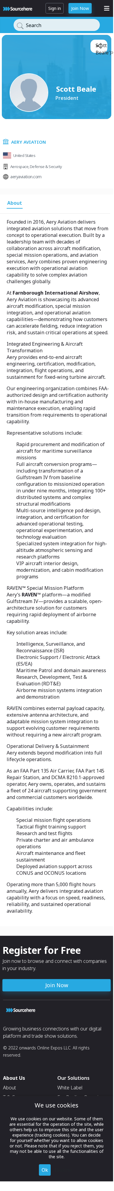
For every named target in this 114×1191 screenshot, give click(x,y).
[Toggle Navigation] (106, 8)
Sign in (54, 8)
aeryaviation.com (25, 176)
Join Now (80, 8)
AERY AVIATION (28, 142)
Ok (45, 1170)
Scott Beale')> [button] (100, 47)
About (9, 1087)
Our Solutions (73, 1078)
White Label (69, 1087)
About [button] (14, 203)
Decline (63, 1170)
